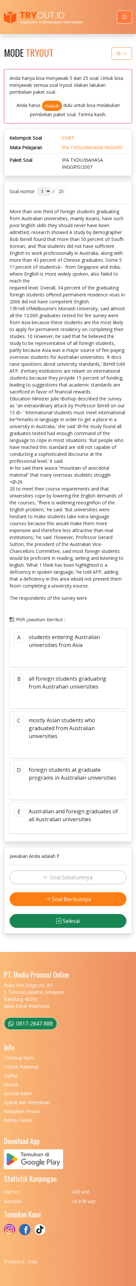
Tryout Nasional (21, 1067)
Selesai (70, 921)
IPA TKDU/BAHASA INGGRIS (92, 147)
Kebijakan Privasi (22, 1111)
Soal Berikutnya (71, 899)
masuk (52, 106)
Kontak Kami (17, 1093)
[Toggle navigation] (124, 17)
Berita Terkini (18, 1120)
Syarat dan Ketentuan (27, 1102)
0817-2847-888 (34, 1023)
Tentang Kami (19, 1058)
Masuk (11, 1084)
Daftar (11, 1075)
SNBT (68, 138)
